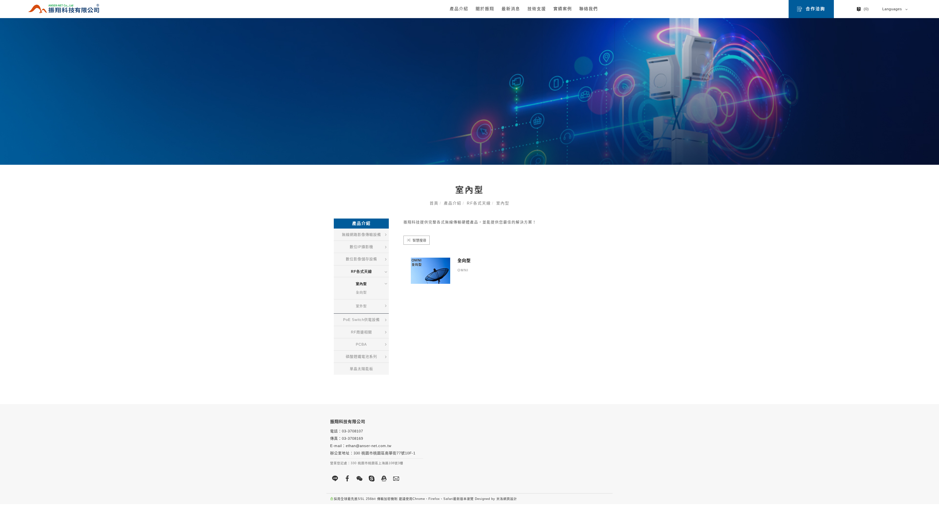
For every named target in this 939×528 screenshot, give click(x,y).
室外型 (361, 306)
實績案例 (562, 9)
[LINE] (335, 479)
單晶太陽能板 (361, 369)
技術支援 (536, 9)
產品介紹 (459, 9)
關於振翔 (485, 9)
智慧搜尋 (419, 240)
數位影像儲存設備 (361, 259)
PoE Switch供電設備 (361, 320)
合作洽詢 (815, 9)
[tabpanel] (469, 91)
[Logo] (63, 9)
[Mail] (396, 479)
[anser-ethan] (372, 479)
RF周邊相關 (361, 332)
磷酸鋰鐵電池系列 (361, 356)
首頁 (434, 203)
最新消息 (511, 9)
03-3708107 (352, 431)
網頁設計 (510, 499)
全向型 (361, 292)
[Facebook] (347, 479)
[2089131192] (384, 479)
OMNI (463, 270)
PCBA (361, 344)
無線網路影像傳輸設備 (361, 234)
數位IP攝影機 (361, 247)
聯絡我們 (588, 9)
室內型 (502, 203)
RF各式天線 (479, 203)
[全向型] (430, 270)
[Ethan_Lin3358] (359, 479)
